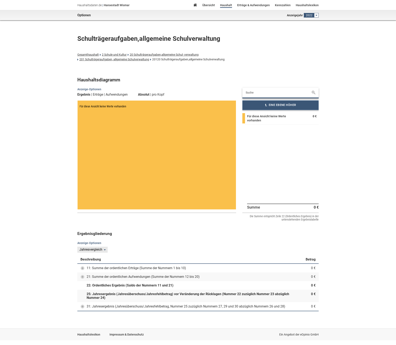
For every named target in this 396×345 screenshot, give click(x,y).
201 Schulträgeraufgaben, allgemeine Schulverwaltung (114, 59)
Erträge (98, 94)
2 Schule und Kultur (114, 54)
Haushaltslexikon (307, 5)
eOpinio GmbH (309, 334)
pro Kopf (158, 94)
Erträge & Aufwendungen (253, 5)
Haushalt (226, 5)
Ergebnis (83, 94)
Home (195, 5)
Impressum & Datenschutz (127, 334)
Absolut (143, 94)
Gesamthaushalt (88, 54)
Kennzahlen (283, 5)
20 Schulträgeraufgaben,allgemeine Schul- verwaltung (164, 54)
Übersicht (208, 5)
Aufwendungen (117, 94)
